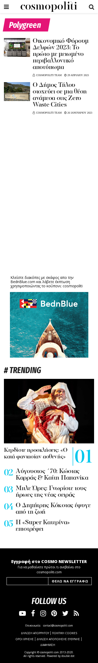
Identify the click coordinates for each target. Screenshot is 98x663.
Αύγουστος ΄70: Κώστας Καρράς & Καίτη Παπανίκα (52, 474)
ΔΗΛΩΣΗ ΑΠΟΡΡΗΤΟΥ (35, 633)
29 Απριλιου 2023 (78, 75)
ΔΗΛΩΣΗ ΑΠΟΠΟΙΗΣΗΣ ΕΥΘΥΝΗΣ (58, 639)
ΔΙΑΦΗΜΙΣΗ (47, 645)
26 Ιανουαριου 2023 (79, 112)
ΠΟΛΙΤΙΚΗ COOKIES (64, 633)
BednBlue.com (22, 281)
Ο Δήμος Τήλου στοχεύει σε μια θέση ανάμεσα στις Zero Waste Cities (60, 95)
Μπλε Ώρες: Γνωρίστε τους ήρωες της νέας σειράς (51, 491)
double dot (67, 656)
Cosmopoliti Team (49, 75)
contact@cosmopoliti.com (58, 625)
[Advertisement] (49, 233)
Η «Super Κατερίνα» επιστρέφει (43, 525)
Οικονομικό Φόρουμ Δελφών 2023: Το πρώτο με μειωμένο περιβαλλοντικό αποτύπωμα (61, 54)
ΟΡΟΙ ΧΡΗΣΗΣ (24, 639)
